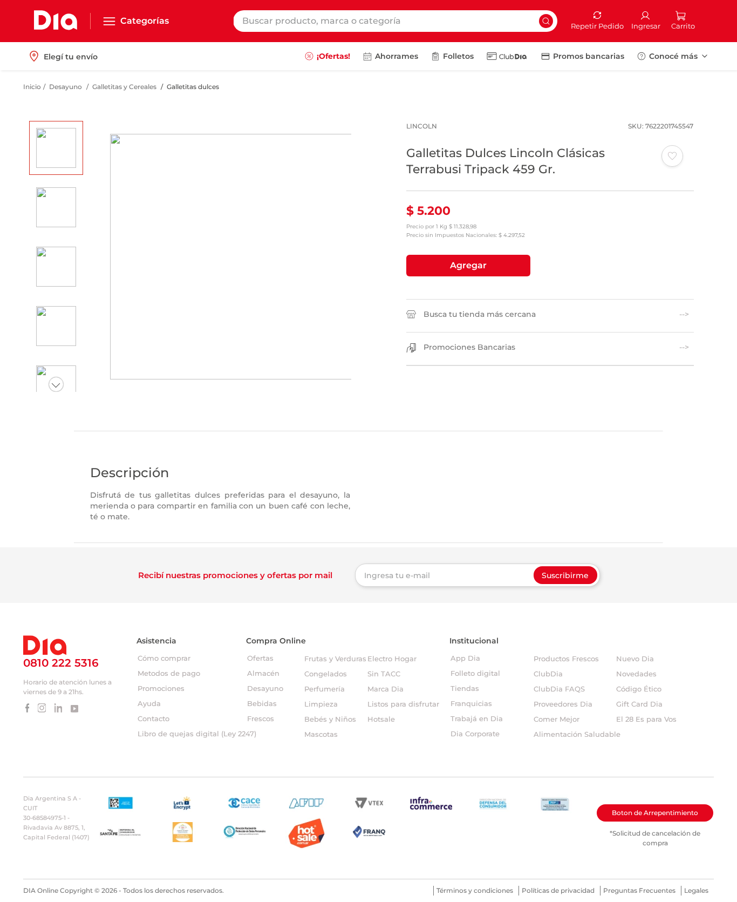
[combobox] (395, 21)
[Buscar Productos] (546, 21)
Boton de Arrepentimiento (655, 813)
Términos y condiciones (474, 890)
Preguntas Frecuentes (639, 890)
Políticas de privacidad (558, 890)
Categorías (144, 21)
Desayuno (65, 87)
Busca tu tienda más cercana (480, 314)
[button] (468, 265)
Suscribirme (565, 575)
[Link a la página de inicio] (32, 87)
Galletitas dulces (193, 87)
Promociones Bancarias (469, 347)
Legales (696, 890)
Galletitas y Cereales (124, 87)
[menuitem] (327, 56)
